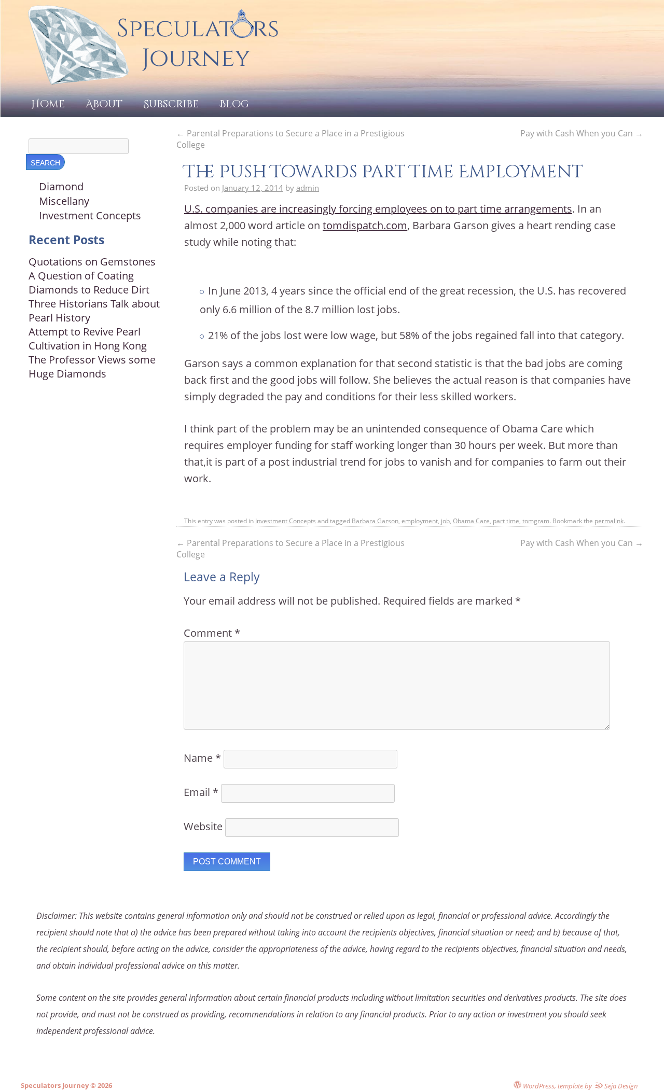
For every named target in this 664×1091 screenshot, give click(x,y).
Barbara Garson (375, 520)
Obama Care (471, 520)
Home (48, 104)
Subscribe (171, 104)
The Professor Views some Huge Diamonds (92, 367)
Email (201, 792)
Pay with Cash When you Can (581, 133)
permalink (609, 520)
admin (307, 188)
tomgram (535, 520)
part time (506, 520)
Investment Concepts (285, 520)
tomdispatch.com (365, 225)
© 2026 (100, 1085)
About (104, 104)
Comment (212, 633)
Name (202, 758)
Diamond (61, 186)
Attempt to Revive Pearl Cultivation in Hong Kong (88, 339)
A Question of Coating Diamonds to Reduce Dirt (89, 283)
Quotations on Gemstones (92, 262)
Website (203, 826)
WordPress (538, 1085)
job (445, 520)
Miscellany (64, 201)
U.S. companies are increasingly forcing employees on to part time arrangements (378, 209)
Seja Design (620, 1085)
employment (420, 520)
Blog (234, 104)
